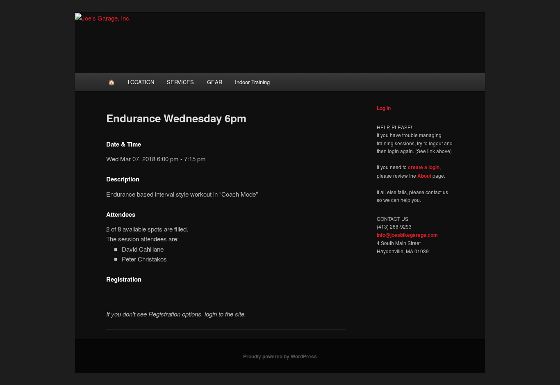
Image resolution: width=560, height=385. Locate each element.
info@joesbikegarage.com (407, 234)
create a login (423, 167)
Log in (384, 108)
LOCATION (141, 82)
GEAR (214, 82)
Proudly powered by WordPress (280, 356)
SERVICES (180, 82)
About (424, 175)
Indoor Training (252, 82)
